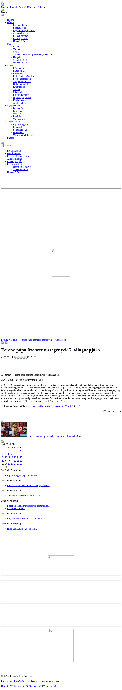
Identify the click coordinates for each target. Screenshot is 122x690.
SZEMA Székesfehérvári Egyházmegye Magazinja (34, 53)
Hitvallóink (18, 132)
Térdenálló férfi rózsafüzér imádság (23, 495)
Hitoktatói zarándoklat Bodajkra (22, 528)
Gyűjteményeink (15, 105)
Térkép (16, 89)
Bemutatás (18, 108)
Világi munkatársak (22, 81)
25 (9, 463)
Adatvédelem (19, 103)
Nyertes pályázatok (22, 97)
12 (12, 457)
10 (6, 457)
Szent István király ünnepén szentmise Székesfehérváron (54, 436)
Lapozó (10, 137)
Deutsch (23, 7)
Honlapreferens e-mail (50, 681)
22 (21, 460)
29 (21, 463)
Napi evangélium (21, 62)
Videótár (17, 49)
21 (18, 460)
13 (15, 457)
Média (10, 44)
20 (15, 460)
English (13, 7)
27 (15, 463)
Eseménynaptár (20, 36)
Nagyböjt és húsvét (22, 167)
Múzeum (17, 113)
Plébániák (17, 73)
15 (21, 457)
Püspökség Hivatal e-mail (26, 681)
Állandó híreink (20, 33)
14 (18, 457)
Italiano (41, 7)
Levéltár (17, 116)
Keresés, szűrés (20, 38)
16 (3, 460)
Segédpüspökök (20, 129)
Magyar (4, 7)
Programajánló (20, 25)
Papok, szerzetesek (22, 78)
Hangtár (17, 57)
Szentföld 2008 (20, 60)
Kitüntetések (19, 87)
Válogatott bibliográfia (23, 135)
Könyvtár (17, 111)
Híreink (10, 19)
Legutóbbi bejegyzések (24, 30)
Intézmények (19, 70)
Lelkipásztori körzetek (23, 76)
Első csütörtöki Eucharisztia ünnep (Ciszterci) (28, 485)
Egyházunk (18, 68)
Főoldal (4, 340)
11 (9, 457)
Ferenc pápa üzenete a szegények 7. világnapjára (43, 340)
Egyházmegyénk (21, 124)
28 (18, 463)
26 (12, 463)
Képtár (16, 46)
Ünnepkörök (19, 41)
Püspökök (17, 127)
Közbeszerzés (19, 100)
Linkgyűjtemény (21, 95)
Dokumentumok (20, 84)
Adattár (10, 65)
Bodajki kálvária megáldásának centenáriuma (28, 506)
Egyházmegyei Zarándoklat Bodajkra (24, 518)
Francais (32, 7)
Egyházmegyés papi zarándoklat (22, 475)
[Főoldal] (2, 5)
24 (6, 463)
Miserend (17, 92)
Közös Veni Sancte (16, 508)
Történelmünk (13, 121)
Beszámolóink (19, 28)
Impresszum (6, 681)
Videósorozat (19, 119)
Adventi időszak (20, 169)
